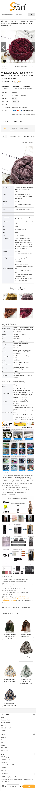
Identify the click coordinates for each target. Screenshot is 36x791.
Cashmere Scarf (5, 720)
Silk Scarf (3, 725)
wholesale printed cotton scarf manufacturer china (26, 681)
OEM (24, 95)
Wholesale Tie (5, 770)
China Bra (3, 767)
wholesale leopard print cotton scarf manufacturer (26, 658)
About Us (3, 737)
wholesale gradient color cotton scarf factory (10, 636)
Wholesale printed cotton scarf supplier (10, 680)
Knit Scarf (3, 730)
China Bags (4, 762)
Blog (2, 742)
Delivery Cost (4, 750)
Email (15, 121)
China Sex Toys (5, 759)
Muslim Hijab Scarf (6, 722)
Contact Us (4, 740)
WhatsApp (13, 786)
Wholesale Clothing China (8, 765)
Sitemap (3, 745)
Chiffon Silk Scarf (6, 728)
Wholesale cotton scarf (26, 21)
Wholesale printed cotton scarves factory (10, 704)
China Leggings (5, 757)
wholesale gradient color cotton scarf (26, 635)
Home (5, 21)
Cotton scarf (13, 21)
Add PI (22, 121)
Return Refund (5, 748)
